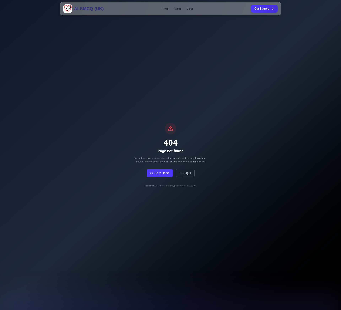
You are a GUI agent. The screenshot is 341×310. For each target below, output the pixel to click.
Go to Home (161, 173)
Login (187, 173)
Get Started (261, 8)
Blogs (190, 8)
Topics (177, 8)
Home (165, 8)
